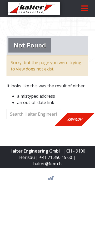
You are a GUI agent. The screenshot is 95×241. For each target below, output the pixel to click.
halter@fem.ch (47, 164)
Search (74, 119)
